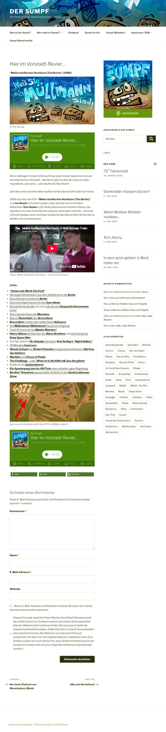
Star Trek (110, 414)
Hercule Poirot (126, 362)
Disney (108, 356)
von (28, 356)
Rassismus (111, 408)
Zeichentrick (111, 432)
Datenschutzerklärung (20, 724)
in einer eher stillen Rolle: (38, 322)
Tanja (106, 310)
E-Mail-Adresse (20, 572)
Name (14, 555)
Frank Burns (139, 356)
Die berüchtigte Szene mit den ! (35, 302)
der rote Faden (136, 350)
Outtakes (137, 397)
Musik (121, 391)
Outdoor (123, 397)
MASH (122, 385)
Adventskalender (114, 344)
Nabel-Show (135, 391)
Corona (121, 350)
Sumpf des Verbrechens (117, 420)
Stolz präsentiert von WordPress (51, 724)
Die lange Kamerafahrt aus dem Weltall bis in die (43, 294)
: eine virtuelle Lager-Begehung (49, 368)
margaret (110, 385)
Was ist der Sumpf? (20, 32)
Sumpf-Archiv (92, 32)
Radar (125, 403)
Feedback (73, 32)
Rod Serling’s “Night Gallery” (75, 341)
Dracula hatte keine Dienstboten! (128, 297)
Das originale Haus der (29, 314)
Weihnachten (129, 426)
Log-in (107, 152)
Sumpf (122, 414)
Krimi (128, 379)
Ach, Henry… (142, 291)
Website (15, 589)
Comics (109, 350)
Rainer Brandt (140, 403)
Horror (141, 362)
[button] (24, 474)
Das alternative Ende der (28, 298)
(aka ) (31, 318)
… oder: (47, 360)
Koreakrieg (124, 374)
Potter (149, 397)
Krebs (108, 379)
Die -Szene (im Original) (40, 325)
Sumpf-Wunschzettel (21, 40)
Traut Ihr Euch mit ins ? (33, 329)
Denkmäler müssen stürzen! (127, 191)
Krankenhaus (141, 374)
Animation (132, 344)
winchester (145, 426)
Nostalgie (110, 397)
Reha (123, 408)
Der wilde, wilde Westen (123, 325)
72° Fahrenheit (116, 171)
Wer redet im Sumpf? (48, 32)
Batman (146, 344)
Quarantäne (111, 403)
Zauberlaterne (34, 364)
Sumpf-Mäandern (115, 32)
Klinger (137, 368)
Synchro (139, 420)
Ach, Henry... (113, 237)
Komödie (110, 374)
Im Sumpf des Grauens (117, 368)
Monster (109, 391)
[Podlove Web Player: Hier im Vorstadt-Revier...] (52, 150)
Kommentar (18, 511)
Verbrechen (111, 426)
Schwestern (136, 408)
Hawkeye (110, 362)
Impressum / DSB (140, 32)
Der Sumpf (29, 11)
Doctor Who (123, 356)
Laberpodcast (142, 379)
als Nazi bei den (37, 333)
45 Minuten (23, 345)
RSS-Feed (109, 164)
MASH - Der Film (139, 385)
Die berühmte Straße (22, 306)
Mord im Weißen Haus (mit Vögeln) (129, 303)
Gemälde (43, 341)
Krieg (118, 379)
